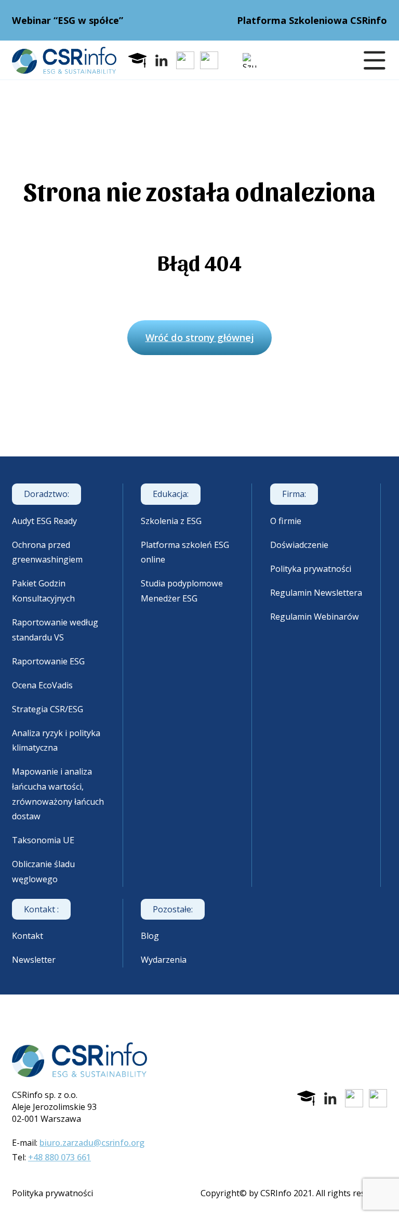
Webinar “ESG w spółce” (67, 20)
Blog (150, 935)
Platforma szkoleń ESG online (185, 552)
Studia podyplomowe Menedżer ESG (182, 591)
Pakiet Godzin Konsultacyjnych (43, 591)
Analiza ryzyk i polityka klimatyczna (56, 740)
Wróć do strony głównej (199, 337)
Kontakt (27, 935)
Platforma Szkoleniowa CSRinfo (312, 20)
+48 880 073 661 (59, 1157)
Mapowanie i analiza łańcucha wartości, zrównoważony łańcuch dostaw (58, 794)
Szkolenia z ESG (171, 521)
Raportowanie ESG (48, 661)
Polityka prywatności (310, 568)
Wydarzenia (164, 959)
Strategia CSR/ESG (47, 709)
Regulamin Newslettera (316, 592)
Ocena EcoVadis (42, 685)
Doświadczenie (299, 545)
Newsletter (34, 959)
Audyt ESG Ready (44, 521)
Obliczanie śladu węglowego (43, 871)
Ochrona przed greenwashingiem (47, 552)
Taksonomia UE (43, 840)
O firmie (285, 521)
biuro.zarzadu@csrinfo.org (91, 1142)
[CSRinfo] (64, 60)
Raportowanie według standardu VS (55, 630)
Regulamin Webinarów (314, 616)
